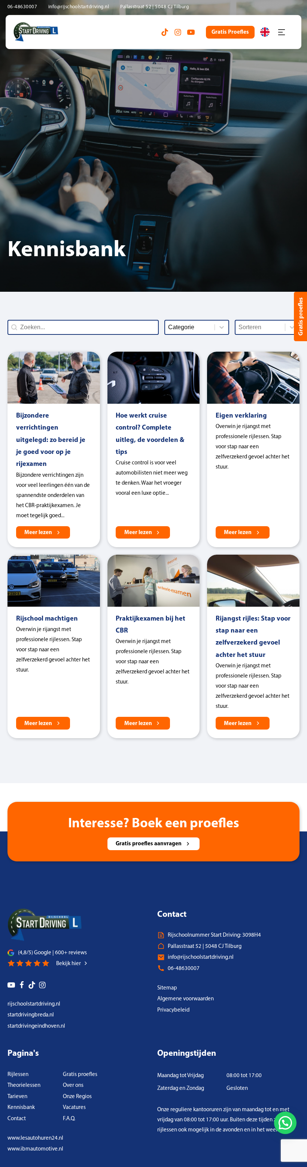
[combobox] (260, 327)
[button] (285, 1123)
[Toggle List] (292, 327)
